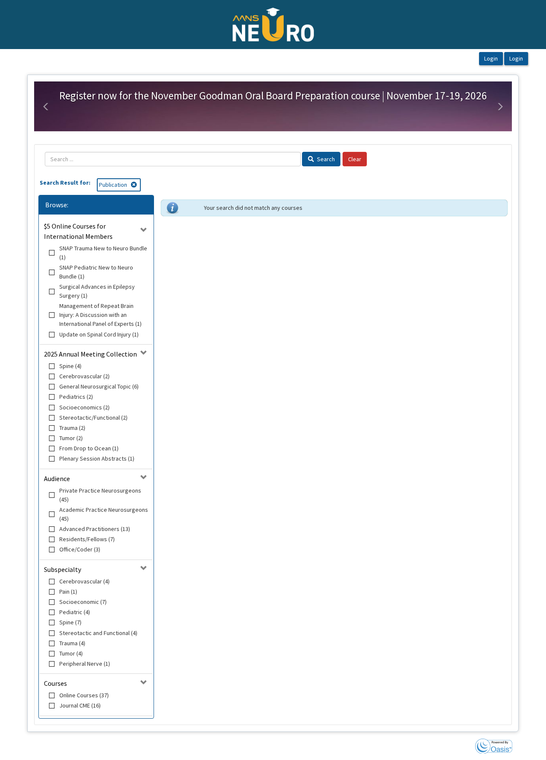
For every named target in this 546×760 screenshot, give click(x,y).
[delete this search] (135, 185)
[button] (46, 106)
